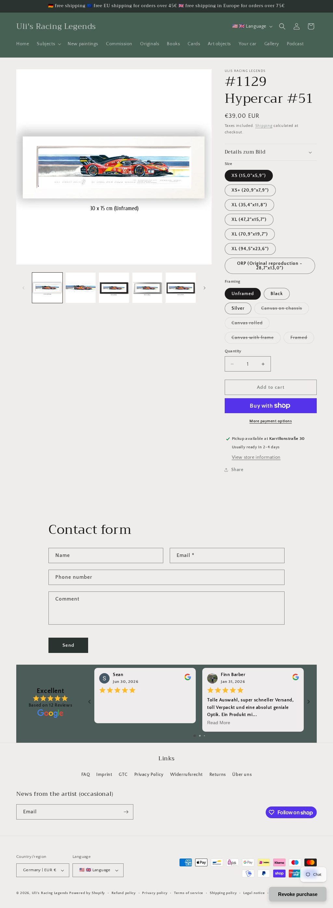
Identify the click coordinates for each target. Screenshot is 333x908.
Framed (302, 339)
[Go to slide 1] (194, 736)
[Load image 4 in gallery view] (147, 288)
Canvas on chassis (285, 309)
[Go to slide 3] (204, 735)
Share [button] (237, 469)
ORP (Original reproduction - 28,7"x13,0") (269, 266)
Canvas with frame (256, 339)
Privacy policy (154, 893)
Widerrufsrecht (186, 774)
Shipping (264, 126)
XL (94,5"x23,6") (250, 248)
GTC (123, 774)
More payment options (270, 421)
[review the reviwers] (187, 679)
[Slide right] (204, 288)
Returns (217, 774)
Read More (218, 722)
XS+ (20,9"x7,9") (250, 190)
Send (68, 645)
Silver (238, 308)
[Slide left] (23, 288)
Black (277, 293)
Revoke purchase (297, 894)
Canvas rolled (251, 324)
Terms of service (188, 893)
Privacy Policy (149, 774)
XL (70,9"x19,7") (250, 234)
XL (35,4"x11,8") (249, 205)
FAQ (85, 774)
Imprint (104, 774)
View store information (256, 457)
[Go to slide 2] (200, 736)
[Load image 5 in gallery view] (181, 288)
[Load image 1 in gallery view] (47, 288)
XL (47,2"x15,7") (249, 219)
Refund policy (124, 893)
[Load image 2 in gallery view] (81, 288)
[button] (48, 44)
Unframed (243, 293)
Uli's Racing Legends (50, 893)
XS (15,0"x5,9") (249, 175)
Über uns (242, 774)
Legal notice (254, 893)
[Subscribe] (126, 812)
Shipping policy (223, 893)
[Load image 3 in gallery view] (114, 288)
